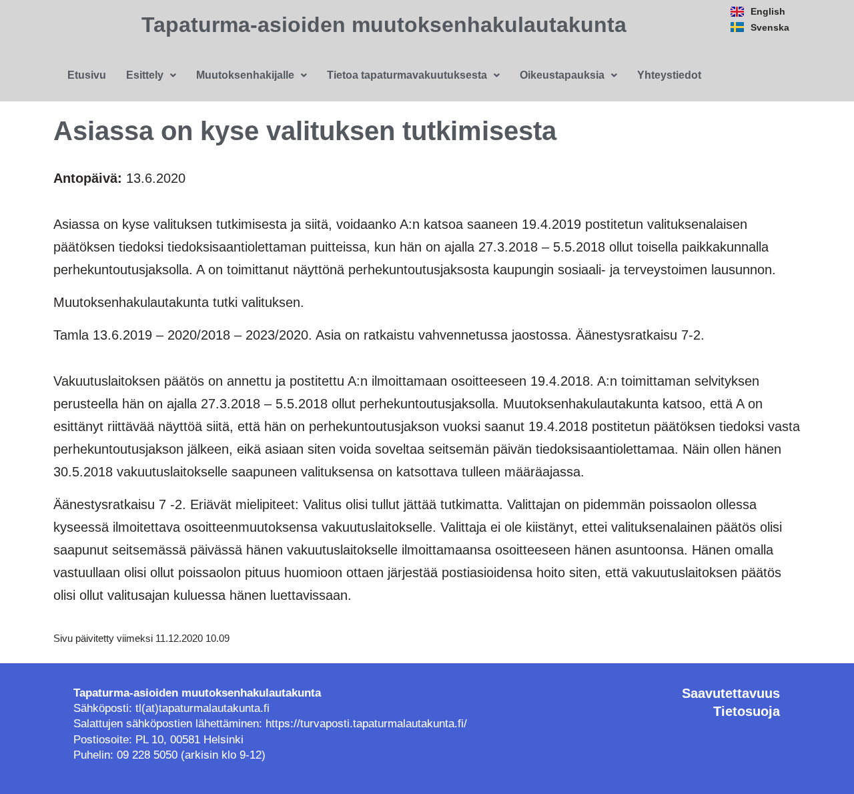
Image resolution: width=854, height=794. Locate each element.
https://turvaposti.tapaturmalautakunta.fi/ (366, 723)
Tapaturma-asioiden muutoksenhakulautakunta (383, 25)
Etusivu (86, 75)
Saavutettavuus (731, 693)
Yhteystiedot (669, 75)
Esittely (144, 75)
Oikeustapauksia (562, 75)
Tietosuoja (746, 711)
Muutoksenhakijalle (245, 75)
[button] (151, 75)
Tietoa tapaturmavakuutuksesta (407, 75)
